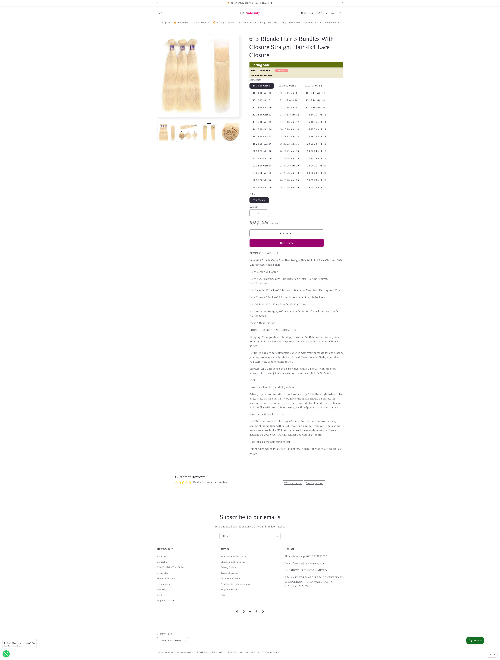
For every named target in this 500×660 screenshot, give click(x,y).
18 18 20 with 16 (316, 136)
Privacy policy (218, 652)
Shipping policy (252, 652)
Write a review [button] (293, 483)
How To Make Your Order (170, 567)
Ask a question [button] (314, 483)
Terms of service (235, 652)
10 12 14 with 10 (315, 93)
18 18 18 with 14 (262, 136)
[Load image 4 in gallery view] (229, 132)
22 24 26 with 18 (262, 165)
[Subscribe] (276, 536)
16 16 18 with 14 (262, 129)
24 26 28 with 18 (289, 173)
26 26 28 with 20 (289, 180)
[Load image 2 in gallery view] (188, 132)
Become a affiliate (230, 578)
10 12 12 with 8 (289, 93)
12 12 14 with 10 (315, 100)
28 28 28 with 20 (289, 187)
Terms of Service (166, 578)
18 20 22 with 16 (289, 144)
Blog (159, 595)
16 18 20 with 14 (316, 129)
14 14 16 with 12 (316, 114)
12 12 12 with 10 (288, 100)
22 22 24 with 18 (289, 158)
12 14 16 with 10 (315, 107)
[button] (160, 13)
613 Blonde (259, 200)
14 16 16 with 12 (262, 122)
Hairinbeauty (169, 652)
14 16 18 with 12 (289, 122)
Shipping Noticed (166, 600)
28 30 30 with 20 (316, 187)
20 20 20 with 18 (316, 144)
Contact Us (162, 562)
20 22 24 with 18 (316, 151)
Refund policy (164, 584)
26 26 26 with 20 (262, 180)
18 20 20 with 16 (262, 144)
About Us (162, 556)
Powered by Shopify (184, 652)
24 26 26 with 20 (262, 173)
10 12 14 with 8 (313, 85)
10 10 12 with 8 (287, 85)
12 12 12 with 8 (261, 100)
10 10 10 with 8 (261, 85)
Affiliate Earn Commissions (235, 584)
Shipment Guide (229, 589)
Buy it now (286, 242)
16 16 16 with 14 (316, 122)
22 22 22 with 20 (262, 158)
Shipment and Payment (233, 562)
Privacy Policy (228, 567)
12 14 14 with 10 (262, 107)
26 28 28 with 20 (316, 180)
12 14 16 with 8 (289, 107)
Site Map (161, 589)
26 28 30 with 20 (262, 187)
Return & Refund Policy (233, 556)
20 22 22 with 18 (289, 151)
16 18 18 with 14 (289, 129)
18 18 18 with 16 (289, 136)
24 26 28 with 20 (316, 173)
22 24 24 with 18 (316, 158)
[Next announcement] (343, 3)
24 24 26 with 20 (316, 165)
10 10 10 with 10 (262, 93)
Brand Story (163, 573)
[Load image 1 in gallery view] (167, 132)
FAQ (223, 595)
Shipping (253, 223)
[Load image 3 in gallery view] (209, 132)
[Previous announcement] (157, 3)
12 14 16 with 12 (262, 114)
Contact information (271, 652)
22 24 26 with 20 (289, 165)
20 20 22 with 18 (262, 151)
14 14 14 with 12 (289, 114)
